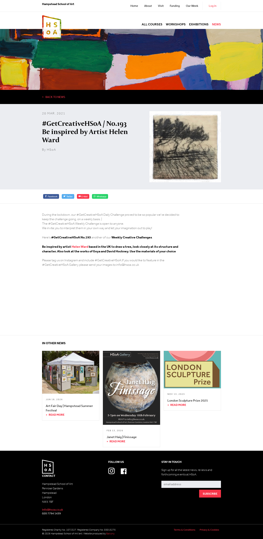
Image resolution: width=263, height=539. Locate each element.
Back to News (55, 97)
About (148, 6)
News (216, 24)
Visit (161, 6)
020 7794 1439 (51, 513)
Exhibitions (199, 24)
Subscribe (167, 478)
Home (134, 6)
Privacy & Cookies (209, 529)
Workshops (176, 24)
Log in (212, 6)
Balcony (110, 533)
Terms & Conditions (184, 529)
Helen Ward (80, 246)
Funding (175, 6)
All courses (152, 24)
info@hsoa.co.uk (52, 509)
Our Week (192, 6)
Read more (56, 414)
